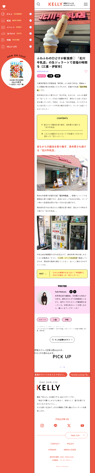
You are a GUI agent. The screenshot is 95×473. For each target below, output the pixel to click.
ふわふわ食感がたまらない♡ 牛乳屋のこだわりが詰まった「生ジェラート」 (63, 134)
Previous (38, 411)
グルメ (50, 327)
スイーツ (58, 327)
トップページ (41, 327)
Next (86, 411)
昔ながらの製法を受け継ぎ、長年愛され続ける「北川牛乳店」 (62, 125)
